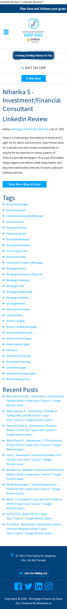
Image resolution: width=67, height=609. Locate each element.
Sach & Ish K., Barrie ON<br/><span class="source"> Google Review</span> (29, 516)
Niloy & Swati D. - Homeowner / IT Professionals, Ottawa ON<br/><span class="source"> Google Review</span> (34, 445)
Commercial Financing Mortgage (24, 216)
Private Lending (15, 321)
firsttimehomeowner (18, 245)
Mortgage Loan (15, 286)
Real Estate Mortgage (19, 338)
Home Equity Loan (17, 251)
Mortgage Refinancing (19, 292)
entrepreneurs (14, 222)
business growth (16, 210)
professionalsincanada (19, 332)
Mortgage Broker (16, 268)
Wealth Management (18, 379)
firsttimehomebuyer (18, 239)
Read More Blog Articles (25, 184)
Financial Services (16, 227)
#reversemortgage (17, 204)
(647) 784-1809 (35, 68)
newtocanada (14, 315)
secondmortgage (16, 367)
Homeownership (15, 257)
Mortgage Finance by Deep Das (24, 274)
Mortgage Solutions (17, 297)
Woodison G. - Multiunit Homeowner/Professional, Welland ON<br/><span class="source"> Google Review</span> (35, 474)
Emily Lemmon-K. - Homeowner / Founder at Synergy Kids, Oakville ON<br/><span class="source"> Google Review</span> (31, 415)
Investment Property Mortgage (24, 262)
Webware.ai (44, 603)
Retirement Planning (18, 362)
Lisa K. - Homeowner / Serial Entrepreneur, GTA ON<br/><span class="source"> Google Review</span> (33, 459)
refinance (11, 350)
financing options (16, 233)
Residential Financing (18, 356)
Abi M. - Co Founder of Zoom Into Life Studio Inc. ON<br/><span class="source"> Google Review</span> (34, 504)
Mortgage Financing (17, 280)
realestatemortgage (18, 344)
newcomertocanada (17, 309)
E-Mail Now (33, 78)
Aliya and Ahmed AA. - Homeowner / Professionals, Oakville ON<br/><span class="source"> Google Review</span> (35, 400)
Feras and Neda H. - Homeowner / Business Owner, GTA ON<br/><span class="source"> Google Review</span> (31, 430)
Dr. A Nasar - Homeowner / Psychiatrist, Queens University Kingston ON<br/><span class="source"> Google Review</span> (34, 529)
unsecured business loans (21, 373)
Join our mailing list (35, 573)
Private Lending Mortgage (21, 327)
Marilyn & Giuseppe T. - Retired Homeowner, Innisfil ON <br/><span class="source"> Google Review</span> (33, 489)
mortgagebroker (15, 303)
